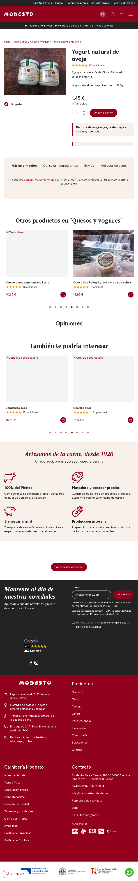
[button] (35, 645)
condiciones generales (113, 622)
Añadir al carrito (103, 112)
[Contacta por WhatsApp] (129, 872)
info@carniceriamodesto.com (91, 793)
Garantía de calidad (123, 3)
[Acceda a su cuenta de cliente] (113, 14)
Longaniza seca (15, 408)
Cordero (77, 692)
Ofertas (77, 749)
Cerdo (76, 713)
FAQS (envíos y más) (85, 815)
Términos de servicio (99, 614)
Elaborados (79, 728)
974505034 (80, 786)
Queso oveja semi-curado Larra (26, 282)
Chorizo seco (81, 408)
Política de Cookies (16, 840)
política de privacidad (88, 626)
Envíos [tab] (89, 166)
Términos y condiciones (19, 811)
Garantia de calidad (16, 804)
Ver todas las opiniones (69, 567)
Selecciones (80, 742)
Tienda (59, 3)
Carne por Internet (16, 818)
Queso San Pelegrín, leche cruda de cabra (100, 282)
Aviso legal (11, 825)
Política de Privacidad (17, 833)
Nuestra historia (42, 3)
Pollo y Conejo (81, 721)
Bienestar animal (100, 3)
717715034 (17, 873)
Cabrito (77, 699)
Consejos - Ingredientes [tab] (60, 166)
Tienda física (12, 782)
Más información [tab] (24, 166)
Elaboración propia (77, 3)
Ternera (77, 706)
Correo (76, 587)
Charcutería (79, 735)
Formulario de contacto (87, 800)
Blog (75, 807)
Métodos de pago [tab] (113, 166)
